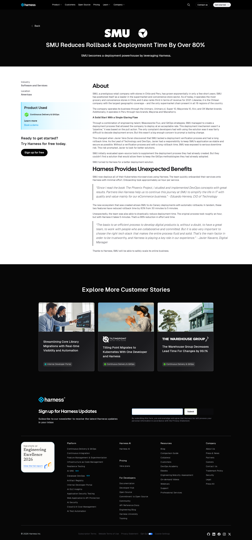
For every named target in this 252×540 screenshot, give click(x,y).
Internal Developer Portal (79, 485)
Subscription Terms (87, 534)
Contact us (202, 5)
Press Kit (210, 484)
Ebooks (164, 471)
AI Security (72, 502)
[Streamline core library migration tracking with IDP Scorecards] (66, 337)
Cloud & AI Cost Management (81, 507)
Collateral (165, 458)
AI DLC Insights (74, 489)
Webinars (165, 484)
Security (210, 475)
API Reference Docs (129, 505)
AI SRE (70, 471)
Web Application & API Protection (83, 498)
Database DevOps (76, 476)
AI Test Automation (76, 511)
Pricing (96, 4)
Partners (210, 458)
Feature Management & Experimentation (87, 458)
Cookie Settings (162, 534)
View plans (124, 466)
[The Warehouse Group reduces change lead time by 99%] (185, 337)
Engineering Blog (127, 510)
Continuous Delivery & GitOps (81, 449)
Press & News (212, 453)
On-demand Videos (170, 479)
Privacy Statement (129, 534)
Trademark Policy (214, 471)
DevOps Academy (169, 466)
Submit (190, 412)
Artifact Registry (75, 480)
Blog (163, 449)
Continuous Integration (78, 453)
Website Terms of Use (109, 534)
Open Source (84, 4)
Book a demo (31, 125)
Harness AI (124, 449)
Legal (208, 479)
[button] (57, 5)
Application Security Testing (80, 494)
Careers (210, 462)
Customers (70, 4)
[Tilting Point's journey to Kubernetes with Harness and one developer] (126, 337)
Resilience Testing (76, 466)
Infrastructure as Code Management (85, 462)
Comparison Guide (169, 453)
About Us (210, 449)
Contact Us (211, 466)
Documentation (126, 483)
